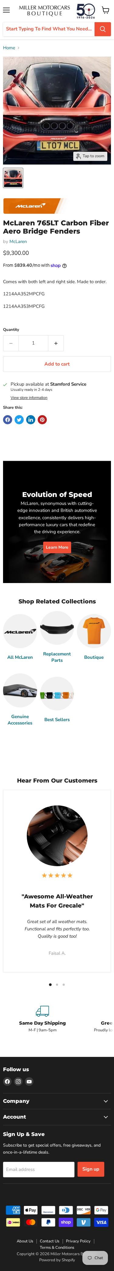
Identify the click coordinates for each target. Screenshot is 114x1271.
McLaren (18, 241)
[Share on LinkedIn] (30, 419)
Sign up (90, 1169)
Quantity (11, 330)
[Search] (103, 29)
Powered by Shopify (57, 1260)
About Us (25, 1241)
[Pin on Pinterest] (42, 419)
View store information (29, 398)
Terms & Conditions (57, 1247)
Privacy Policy (78, 1241)
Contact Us (49, 1241)
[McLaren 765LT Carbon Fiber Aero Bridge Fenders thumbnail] (13, 178)
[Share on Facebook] (7, 419)
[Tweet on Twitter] (19, 419)
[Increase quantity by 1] (56, 343)
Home (9, 47)
